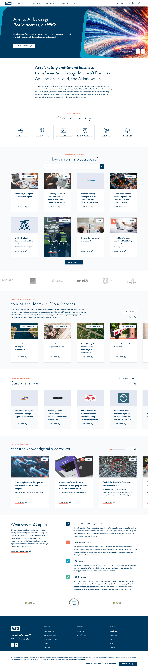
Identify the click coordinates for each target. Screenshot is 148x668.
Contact (112, 647)
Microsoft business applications (115, 584)
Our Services (81, 631)
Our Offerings (81, 635)
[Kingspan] (122, 281)
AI (92, 584)
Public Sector (48, 647)
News (111, 643)
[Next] (143, 51)
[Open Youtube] (16, 645)
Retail (46, 643)
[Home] (8, 3)
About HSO (113, 635)
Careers (112, 639)
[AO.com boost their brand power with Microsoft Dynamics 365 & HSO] (98, 281)
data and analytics (89, 587)
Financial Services (50, 635)
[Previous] (138, 51)
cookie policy (82, 659)
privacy (74, 659)
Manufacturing (49, 631)
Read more (130, 311)
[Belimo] (73, 281)
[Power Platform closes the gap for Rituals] (23, 281)
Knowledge (113, 631)
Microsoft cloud (83, 584)
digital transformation (102, 589)
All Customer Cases (126, 378)
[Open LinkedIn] (12, 645)
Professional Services (51, 639)
